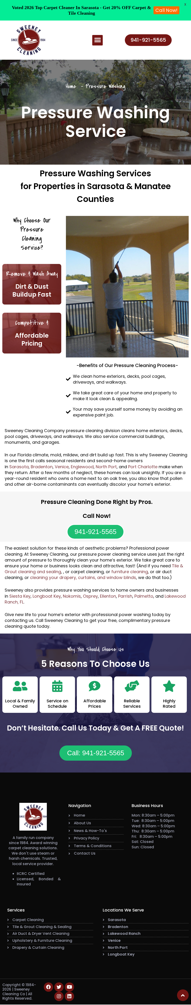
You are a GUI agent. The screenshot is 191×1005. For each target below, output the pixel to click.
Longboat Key (47, 596)
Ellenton (108, 596)
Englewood (82, 467)
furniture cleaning (129, 572)
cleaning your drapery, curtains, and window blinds (83, 577)
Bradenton (42, 467)
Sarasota (19, 467)
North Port (106, 467)
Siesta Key (20, 596)
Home (71, 86)
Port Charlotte (142, 467)
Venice (62, 467)
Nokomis (72, 596)
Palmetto (143, 596)
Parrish (125, 596)
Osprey (90, 596)
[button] (97, 40)
